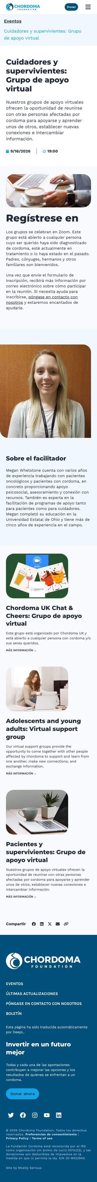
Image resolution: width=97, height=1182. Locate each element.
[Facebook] (23, 1115)
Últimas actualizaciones (32, 993)
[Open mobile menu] (88, 7)
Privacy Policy (17, 1138)
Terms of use (42, 1138)
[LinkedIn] (59, 1115)
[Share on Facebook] (34, 924)
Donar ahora (22, 1093)
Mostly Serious (30, 1168)
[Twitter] (11, 1115)
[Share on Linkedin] (42, 924)
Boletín (14, 1013)
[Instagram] (35, 1115)
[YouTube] (47, 1115)
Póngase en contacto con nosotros (44, 1003)
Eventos (12, 21)
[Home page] (23, 7)
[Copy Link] (66, 923)
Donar (71, 7)
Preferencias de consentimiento (51, 1134)
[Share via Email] (58, 924)
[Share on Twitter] (50, 924)
